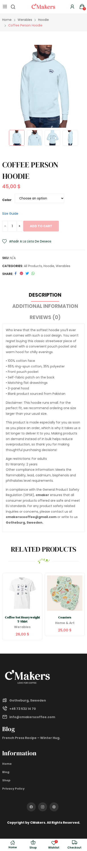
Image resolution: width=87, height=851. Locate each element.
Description (45, 295)
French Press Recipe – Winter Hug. (31, 738)
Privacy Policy (13, 788)
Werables (63, 266)
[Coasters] (64, 593)
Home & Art (65, 623)
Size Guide (10, 213)
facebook (31, 806)
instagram (42, 806)
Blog (5, 772)
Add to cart (41, 226)
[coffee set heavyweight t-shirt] (22, 593)
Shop (6, 780)
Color (7, 199)
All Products (33, 266)
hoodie (49, 266)
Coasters (64, 617)
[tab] (45, 295)
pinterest (54, 806)
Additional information (45, 306)
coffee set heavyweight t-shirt (22, 619)
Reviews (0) (45, 317)
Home (7, 764)
